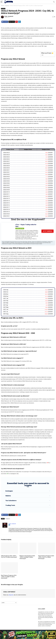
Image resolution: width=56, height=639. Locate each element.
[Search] (54, 2)
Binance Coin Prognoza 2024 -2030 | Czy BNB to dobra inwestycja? (27, 557)
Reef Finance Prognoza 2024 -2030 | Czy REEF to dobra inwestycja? (8, 577)
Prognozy (7, 5)
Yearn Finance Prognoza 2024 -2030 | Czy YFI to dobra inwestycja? (46, 557)
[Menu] (1, 2)
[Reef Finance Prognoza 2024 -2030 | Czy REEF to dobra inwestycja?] (9, 563)
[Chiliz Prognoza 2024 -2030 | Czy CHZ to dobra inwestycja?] (9, 543)
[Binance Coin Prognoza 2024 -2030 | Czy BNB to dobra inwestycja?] (28, 543)
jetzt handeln (47, 231)
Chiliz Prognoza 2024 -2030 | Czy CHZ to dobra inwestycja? (9, 556)
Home (2, 5)
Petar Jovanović (8, 16)
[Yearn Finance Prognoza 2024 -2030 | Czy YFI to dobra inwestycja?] (46, 543)
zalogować (10, 594)
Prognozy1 (7, 518)
